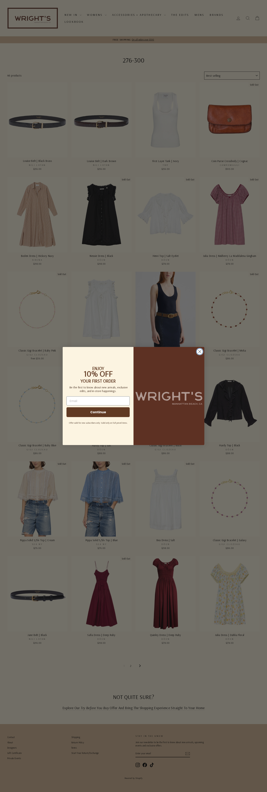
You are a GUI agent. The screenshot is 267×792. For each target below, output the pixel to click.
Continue (98, 412)
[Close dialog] (200, 351)
